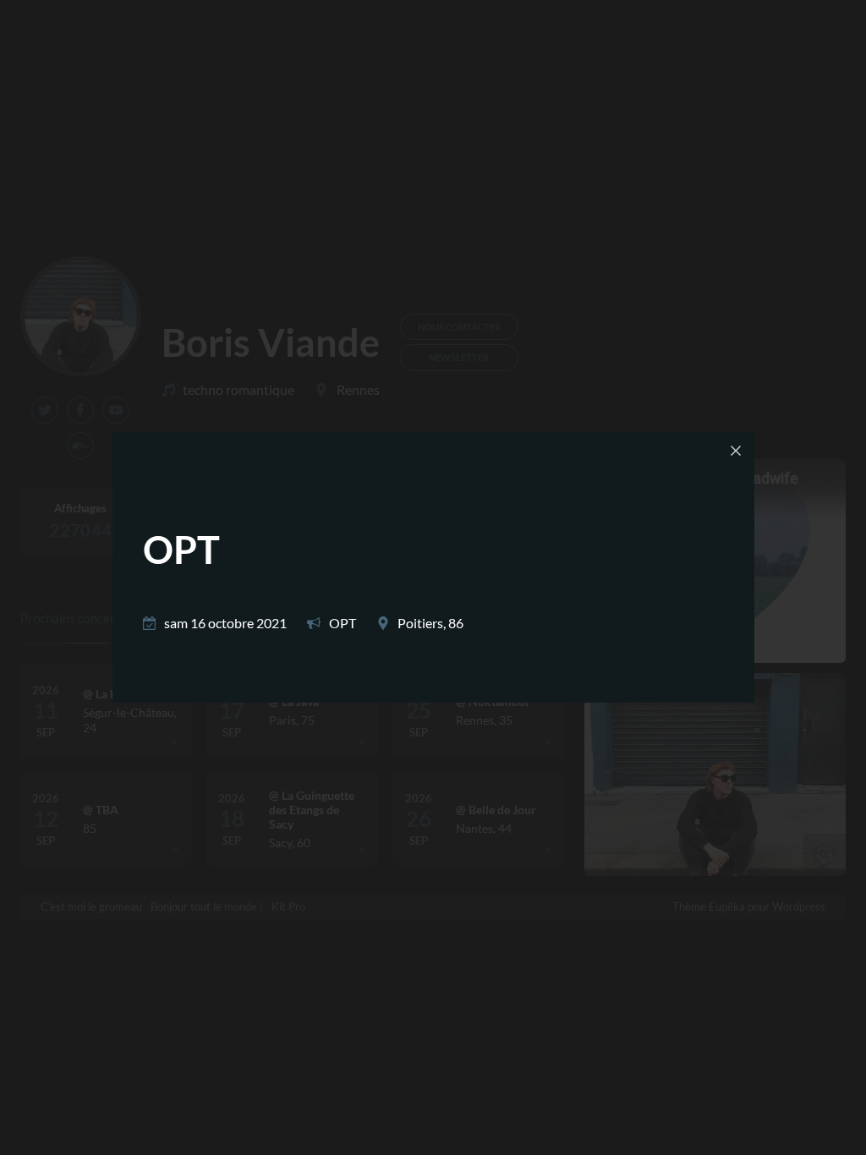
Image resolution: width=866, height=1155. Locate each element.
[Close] (735, 450)
